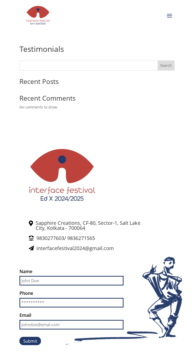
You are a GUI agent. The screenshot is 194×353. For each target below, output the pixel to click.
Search (166, 65)
